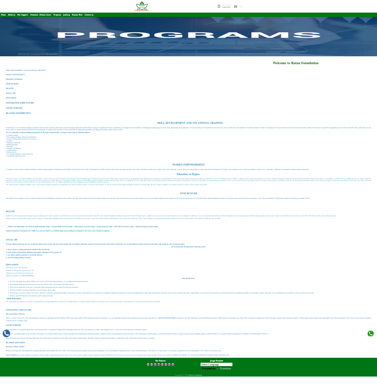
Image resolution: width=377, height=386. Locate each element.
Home (3, 14)
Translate (225, 368)
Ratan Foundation (195, 375)
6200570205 (226, 7)
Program (57, 14)
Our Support (22, 14)
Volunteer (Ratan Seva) (40, 14)
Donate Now (77, 14)
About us (11, 14)
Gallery (66, 14)
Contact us (89, 14)
